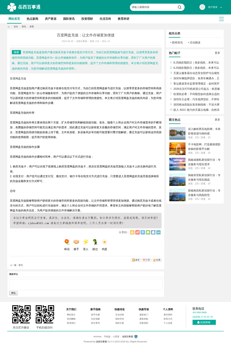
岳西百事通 (29, 6)
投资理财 (87, 18)
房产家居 (50, 18)
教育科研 (123, 18)
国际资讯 (69, 18)
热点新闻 (32, 18)
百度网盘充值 (18, 78)
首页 (8, 26)
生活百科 (105, 18)
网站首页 (14, 18)
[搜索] (181, 7)
